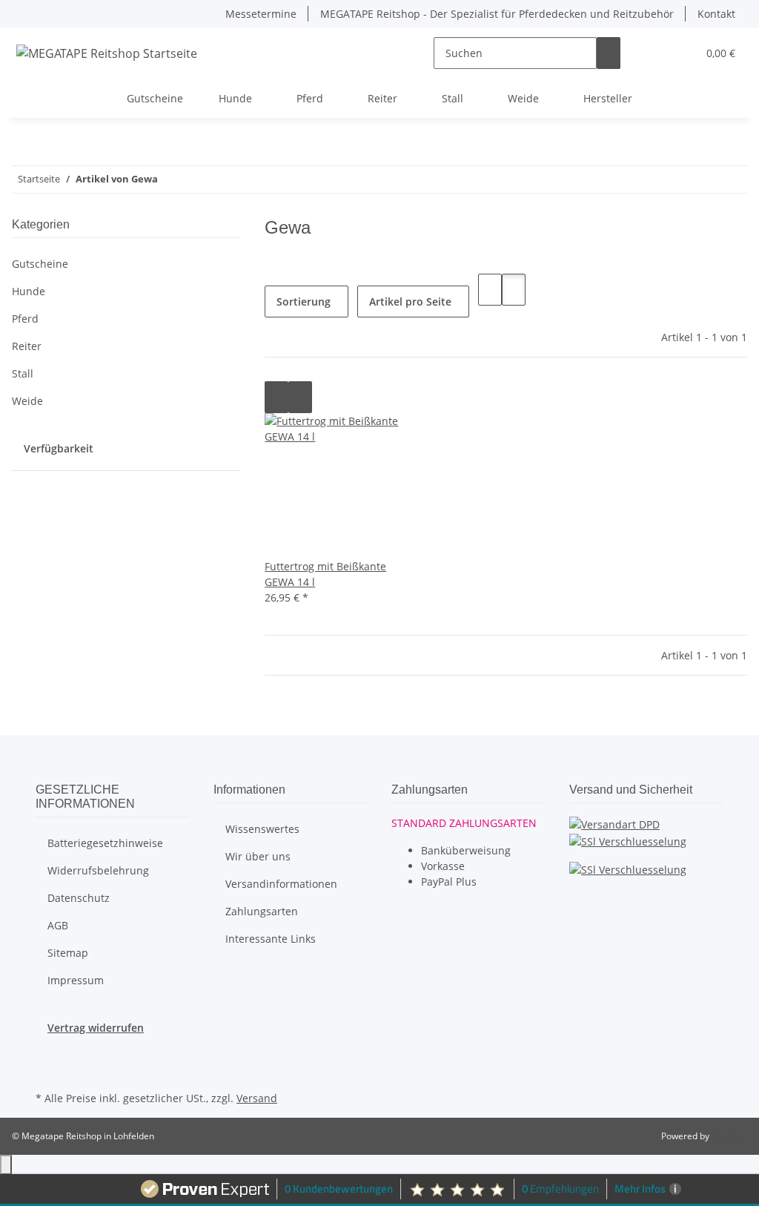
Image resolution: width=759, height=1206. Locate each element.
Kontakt (716, 14)
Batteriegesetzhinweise (105, 843)
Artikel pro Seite (410, 301)
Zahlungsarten (261, 911)
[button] (656, 53)
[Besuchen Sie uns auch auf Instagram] (47, 1070)
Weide (27, 401)
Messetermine (260, 14)
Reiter (27, 346)
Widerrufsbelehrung (98, 870)
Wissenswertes (262, 829)
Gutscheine (40, 264)
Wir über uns (258, 856)
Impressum (75, 980)
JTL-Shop (729, 1136)
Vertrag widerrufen (95, 1028)
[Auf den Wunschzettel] (300, 397)
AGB (57, 925)
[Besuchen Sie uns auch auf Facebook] (47, 1052)
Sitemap (67, 953)
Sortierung (303, 301)
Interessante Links (270, 939)
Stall (22, 373)
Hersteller (607, 98)
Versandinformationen (281, 884)
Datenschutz (78, 898)
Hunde (28, 291)
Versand (256, 1098)
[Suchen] (608, 53)
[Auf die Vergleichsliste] (276, 397)
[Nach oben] (6, 1165)
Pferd (25, 319)
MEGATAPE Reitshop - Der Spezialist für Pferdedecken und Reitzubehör (497, 14)
